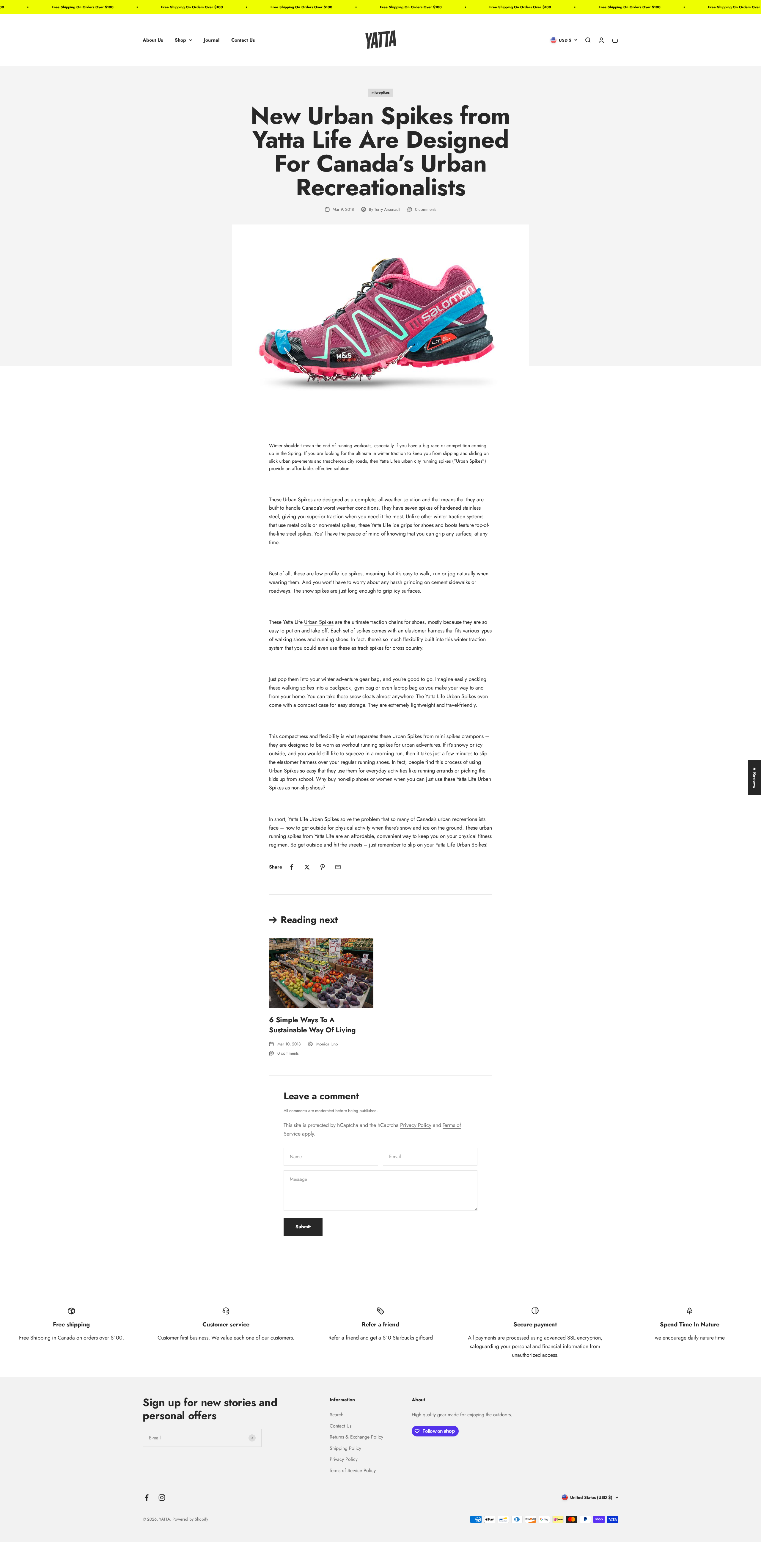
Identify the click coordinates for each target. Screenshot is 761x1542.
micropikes (380, 92)
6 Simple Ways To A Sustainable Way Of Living (312, 1025)
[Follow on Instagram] (162, 1498)
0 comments (425, 209)
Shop (180, 40)
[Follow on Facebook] (147, 1498)
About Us (153, 40)
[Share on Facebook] (292, 867)
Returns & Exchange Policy (356, 1436)
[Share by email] (338, 867)
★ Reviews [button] (755, 777)
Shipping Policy (345, 1448)
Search (336, 1414)
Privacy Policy (415, 1125)
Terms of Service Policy (353, 1470)
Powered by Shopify (190, 1519)
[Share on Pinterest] (322, 867)
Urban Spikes (297, 499)
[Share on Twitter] (307, 867)
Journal (211, 40)
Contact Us (243, 40)
